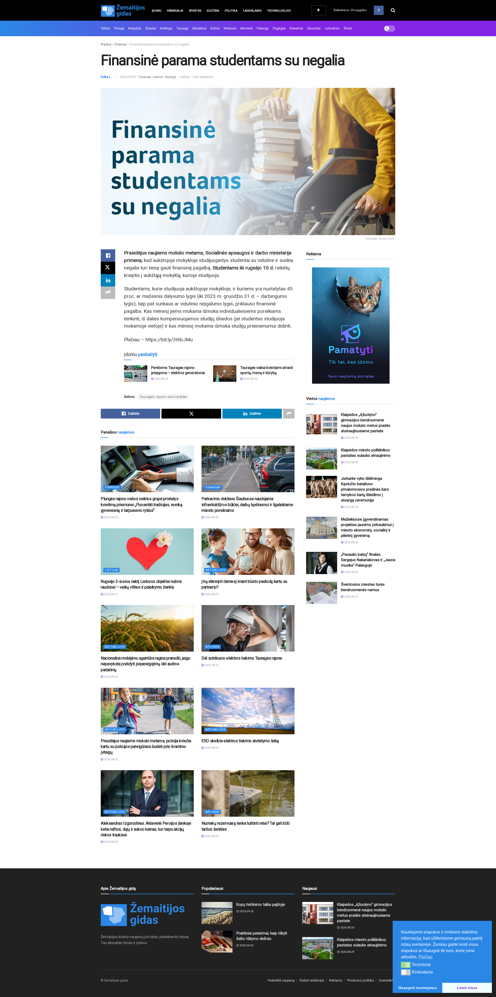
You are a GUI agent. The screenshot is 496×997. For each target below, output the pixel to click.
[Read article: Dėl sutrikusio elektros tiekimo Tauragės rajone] (248, 628)
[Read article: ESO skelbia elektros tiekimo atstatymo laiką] (248, 711)
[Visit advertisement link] (350, 325)
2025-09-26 (246, 911)
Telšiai (105, 28)
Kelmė (215, 28)
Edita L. (106, 77)
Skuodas (314, 28)
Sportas (195, 10)
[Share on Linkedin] (108, 280)
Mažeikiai (199, 28)
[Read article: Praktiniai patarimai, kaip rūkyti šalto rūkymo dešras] (217, 942)
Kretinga (166, 28)
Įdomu (156, 10)
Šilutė (348, 28)
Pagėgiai (279, 28)
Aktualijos (216, 570)
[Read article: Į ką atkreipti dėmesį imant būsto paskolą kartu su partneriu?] (248, 551)
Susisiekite (387, 980)
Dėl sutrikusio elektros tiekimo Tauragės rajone (242, 658)
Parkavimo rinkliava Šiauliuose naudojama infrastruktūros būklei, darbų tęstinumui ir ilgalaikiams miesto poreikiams (247, 504)
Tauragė (182, 28)
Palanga (263, 28)
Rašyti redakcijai (312, 980)
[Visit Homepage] (123, 10)
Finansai (120, 44)
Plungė (119, 28)
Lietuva (157, 77)
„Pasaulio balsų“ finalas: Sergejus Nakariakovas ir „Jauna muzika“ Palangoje (368, 560)
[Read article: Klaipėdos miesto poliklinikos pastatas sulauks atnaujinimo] (321, 458)
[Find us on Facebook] (379, 10)
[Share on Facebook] (108, 255)
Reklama (335, 980)
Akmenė (246, 28)
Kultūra (213, 10)
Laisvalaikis (252, 10)
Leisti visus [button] (467, 988)
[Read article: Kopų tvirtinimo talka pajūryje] (217, 913)
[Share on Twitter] (108, 268)
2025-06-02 (246, 945)
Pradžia (106, 44)
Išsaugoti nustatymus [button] (417, 988)
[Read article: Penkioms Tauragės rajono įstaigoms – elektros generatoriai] (135, 373)
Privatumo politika (360, 980)
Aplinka (212, 646)
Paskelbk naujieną (281, 980)
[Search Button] (393, 10)
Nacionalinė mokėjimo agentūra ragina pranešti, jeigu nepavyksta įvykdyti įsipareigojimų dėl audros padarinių (145, 664)
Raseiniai (296, 28)
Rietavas (230, 28)
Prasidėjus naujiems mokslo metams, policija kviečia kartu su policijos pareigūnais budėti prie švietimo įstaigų (146, 746)
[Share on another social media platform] (108, 293)
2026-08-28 (211, 517)
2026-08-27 (110, 594)
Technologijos (279, 10)
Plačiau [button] (425, 957)
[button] (405, 965)
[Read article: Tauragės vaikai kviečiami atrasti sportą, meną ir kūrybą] (224, 373)
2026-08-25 (110, 759)
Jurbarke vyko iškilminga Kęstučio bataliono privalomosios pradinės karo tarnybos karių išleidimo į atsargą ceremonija (365, 489)
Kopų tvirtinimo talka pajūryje (260, 904)
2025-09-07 (128, 77)
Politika (231, 10)
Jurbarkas (331, 28)
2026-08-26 (110, 676)
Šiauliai (150, 28)
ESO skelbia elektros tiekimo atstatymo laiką (240, 740)
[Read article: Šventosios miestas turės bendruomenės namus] (321, 593)
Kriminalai (175, 10)
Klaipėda (134, 28)
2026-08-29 (160, 379)
